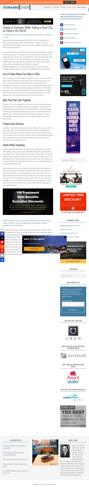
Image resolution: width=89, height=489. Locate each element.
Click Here (34, 249)
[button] (34, 238)
